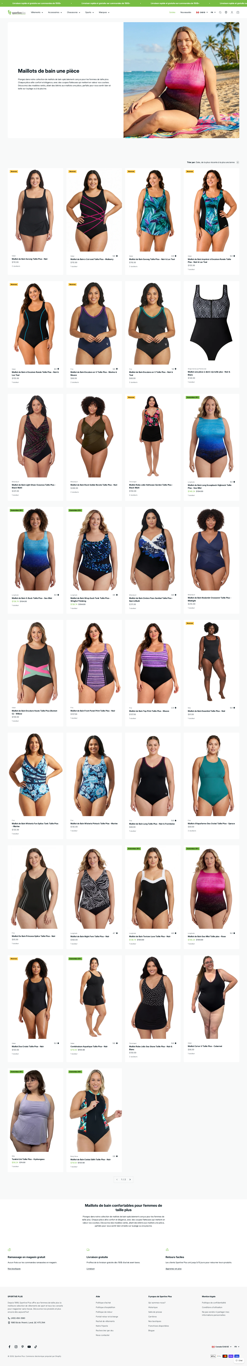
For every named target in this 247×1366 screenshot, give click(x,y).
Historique (153, 1307)
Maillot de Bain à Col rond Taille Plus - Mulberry (91, 259)
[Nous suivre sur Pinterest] (22, 1346)
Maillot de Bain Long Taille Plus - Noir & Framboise (152, 824)
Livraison (91, 1268)
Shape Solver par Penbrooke (197, 369)
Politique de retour (104, 1312)
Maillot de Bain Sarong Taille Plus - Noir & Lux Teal (152, 259)
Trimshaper (132, 482)
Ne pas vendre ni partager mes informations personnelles (215, 1313)
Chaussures (72, 12)
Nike (189, 708)
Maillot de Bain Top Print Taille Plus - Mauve (149, 711)
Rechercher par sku (104, 1330)
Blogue (151, 1330)
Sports (88, 12)
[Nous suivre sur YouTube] (29, 1346)
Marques (103, 12)
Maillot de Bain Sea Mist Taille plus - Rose (207, 936)
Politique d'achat (103, 1302)
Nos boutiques (14, 1268)
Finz (71, 369)
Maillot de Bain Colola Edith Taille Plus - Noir (90, 1159)
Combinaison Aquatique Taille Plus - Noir (89, 1046)
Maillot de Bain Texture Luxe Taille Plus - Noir (149, 936)
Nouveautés (185, 12)
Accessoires (53, 12)
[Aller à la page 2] (130, 1179)
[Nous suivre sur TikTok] (35, 1346)
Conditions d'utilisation (212, 1307)
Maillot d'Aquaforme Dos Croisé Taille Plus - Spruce (211, 823)
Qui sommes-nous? (157, 1302)
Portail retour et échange (107, 1316)
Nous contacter (103, 1335)
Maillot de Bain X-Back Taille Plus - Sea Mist (32, 598)
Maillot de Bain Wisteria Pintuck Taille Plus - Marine (94, 823)
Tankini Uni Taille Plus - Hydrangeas (28, 1159)
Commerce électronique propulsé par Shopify (43, 1356)
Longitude (191, 482)
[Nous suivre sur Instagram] (16, 1346)
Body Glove (74, 1156)
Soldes (172, 12)
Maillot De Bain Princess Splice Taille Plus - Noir (33, 936)
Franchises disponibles (158, 1326)
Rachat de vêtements (105, 1321)
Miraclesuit (15, 482)
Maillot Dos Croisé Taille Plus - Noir (28, 1046)
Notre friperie (102, 1326)
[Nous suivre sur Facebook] (9, 1346)
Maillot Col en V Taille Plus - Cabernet (205, 1046)
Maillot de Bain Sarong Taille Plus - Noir (30, 259)
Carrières (152, 1316)
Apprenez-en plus (174, 1268)
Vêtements (35, 12)
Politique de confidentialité (214, 1302)
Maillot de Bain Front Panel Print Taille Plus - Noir (92, 711)
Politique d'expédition (105, 1307)
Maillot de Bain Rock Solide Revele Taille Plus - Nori (93, 485)
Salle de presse (155, 1312)
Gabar (14, 256)
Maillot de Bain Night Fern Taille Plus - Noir (89, 936)
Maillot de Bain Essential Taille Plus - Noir (206, 711)
